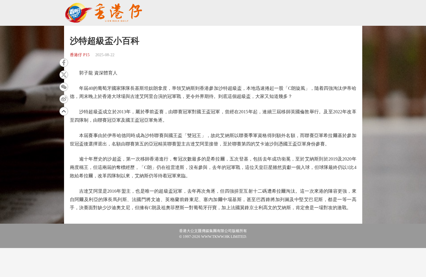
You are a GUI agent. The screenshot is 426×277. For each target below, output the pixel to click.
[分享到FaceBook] (63, 62)
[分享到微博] (63, 99)
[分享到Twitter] (63, 74)
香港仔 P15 (80, 55)
